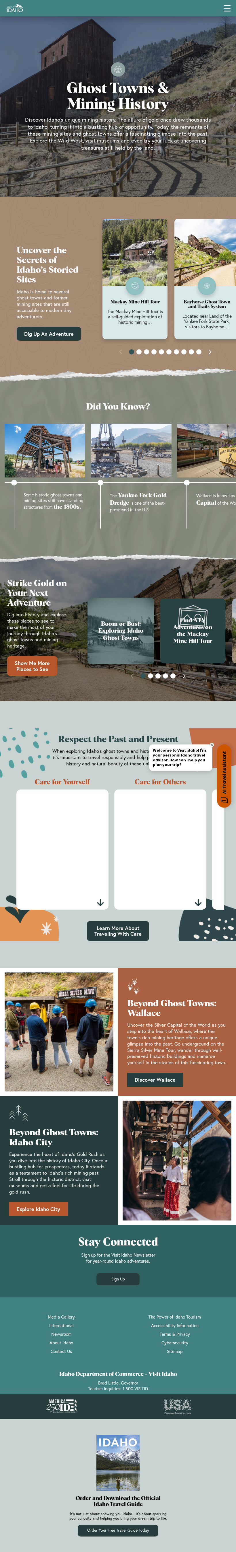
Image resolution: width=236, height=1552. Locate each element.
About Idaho (61, 1343)
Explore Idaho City (38, 1209)
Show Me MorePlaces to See (32, 666)
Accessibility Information (175, 1325)
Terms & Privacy (175, 1334)
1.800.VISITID (135, 1388)
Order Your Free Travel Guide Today (118, 1530)
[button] (131, 351)
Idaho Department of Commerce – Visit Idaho (118, 1374)
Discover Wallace (155, 1079)
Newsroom (61, 1334)
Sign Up (118, 1279)
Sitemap (175, 1351)
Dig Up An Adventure (49, 333)
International (61, 1325)
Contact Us (61, 1351)
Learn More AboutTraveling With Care (118, 931)
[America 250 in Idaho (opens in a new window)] (62, 1406)
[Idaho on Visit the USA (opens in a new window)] (177, 1406)
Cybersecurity (174, 1343)
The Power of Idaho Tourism (175, 1317)
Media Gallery (61, 1317)
